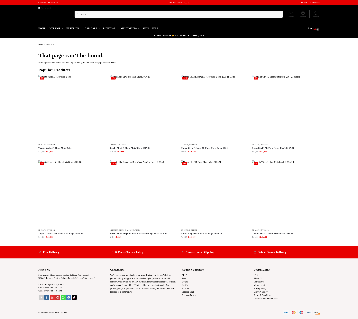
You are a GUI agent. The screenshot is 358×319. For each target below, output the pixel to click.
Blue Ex (185, 288)
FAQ (256, 275)
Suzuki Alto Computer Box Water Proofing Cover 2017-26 (138, 233)
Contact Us (259, 282)
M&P (184, 275)
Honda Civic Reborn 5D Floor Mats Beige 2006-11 (206, 148)
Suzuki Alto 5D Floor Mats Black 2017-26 (130, 148)
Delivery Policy (261, 292)
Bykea (185, 282)
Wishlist (291, 17)
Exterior (114, 230)
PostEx (185, 285)
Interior (51, 145)
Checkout (315, 17)
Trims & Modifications (129, 230)
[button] (314, 28)
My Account (259, 285)
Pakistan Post (188, 292)
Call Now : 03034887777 (310, 2)
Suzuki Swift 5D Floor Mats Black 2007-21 (273, 148)
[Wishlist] (101, 79)
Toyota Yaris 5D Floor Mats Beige (55, 148)
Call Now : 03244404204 (48, 2)
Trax (184, 278)
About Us (258, 278)
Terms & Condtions (262, 295)
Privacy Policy (260, 288)
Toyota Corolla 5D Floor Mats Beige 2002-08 (60, 233)
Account (303, 17)
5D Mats (42, 145)
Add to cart (72, 157)
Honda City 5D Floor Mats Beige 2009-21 (201, 233)
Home (40, 45)
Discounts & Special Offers (266, 298)
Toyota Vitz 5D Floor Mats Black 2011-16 (272, 233)
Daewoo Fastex (189, 295)
